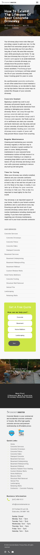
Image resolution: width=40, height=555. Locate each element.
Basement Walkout (13, 267)
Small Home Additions (12, 275)
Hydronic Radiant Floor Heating (21, 469)
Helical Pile (10, 287)
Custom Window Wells (14, 271)
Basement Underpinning (15, 258)
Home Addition (20, 329)
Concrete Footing (12, 279)
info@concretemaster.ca (21, 504)
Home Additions (16, 474)
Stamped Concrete (13, 250)
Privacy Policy (23, 545)
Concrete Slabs (11, 246)
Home (12, 444)
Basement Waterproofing (15, 262)
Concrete (15, 28)
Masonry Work (15, 476)
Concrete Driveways (13, 238)
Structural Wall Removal (15, 283)
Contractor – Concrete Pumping (21, 488)
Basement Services (11, 254)
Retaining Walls (12, 295)
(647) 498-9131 (17, 499)
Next (14, 343)
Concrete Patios (12, 242)
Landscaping (9, 291)
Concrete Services (11, 234)
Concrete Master (13, 26)
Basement (20, 323)
